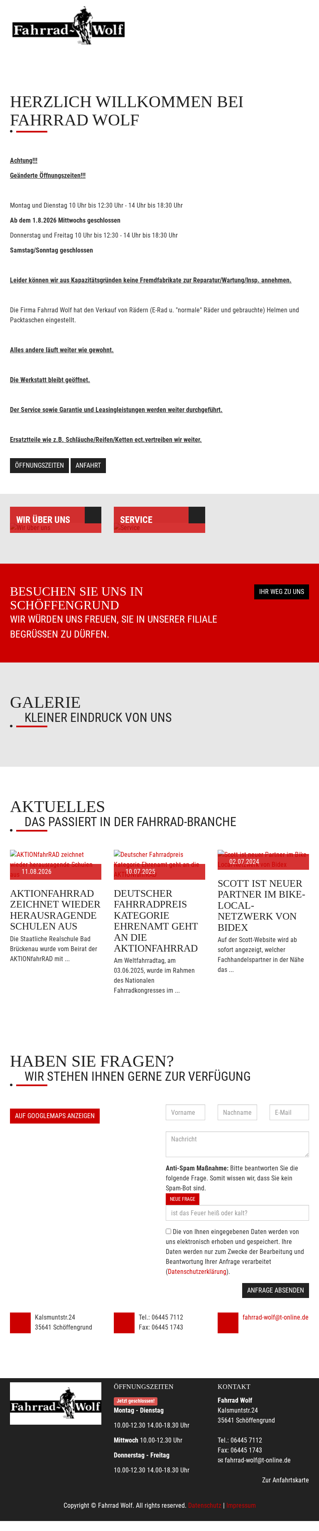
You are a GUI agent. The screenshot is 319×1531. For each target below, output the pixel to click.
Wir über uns (43, 520)
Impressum (241, 1505)
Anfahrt (88, 465)
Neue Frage (182, 1199)
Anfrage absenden (275, 1290)
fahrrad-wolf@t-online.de (276, 1317)
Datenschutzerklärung (197, 1272)
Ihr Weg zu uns (281, 592)
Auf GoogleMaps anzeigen (55, 1116)
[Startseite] (68, 26)
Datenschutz (204, 1505)
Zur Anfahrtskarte (285, 1480)
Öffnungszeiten (39, 465)
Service (136, 520)
